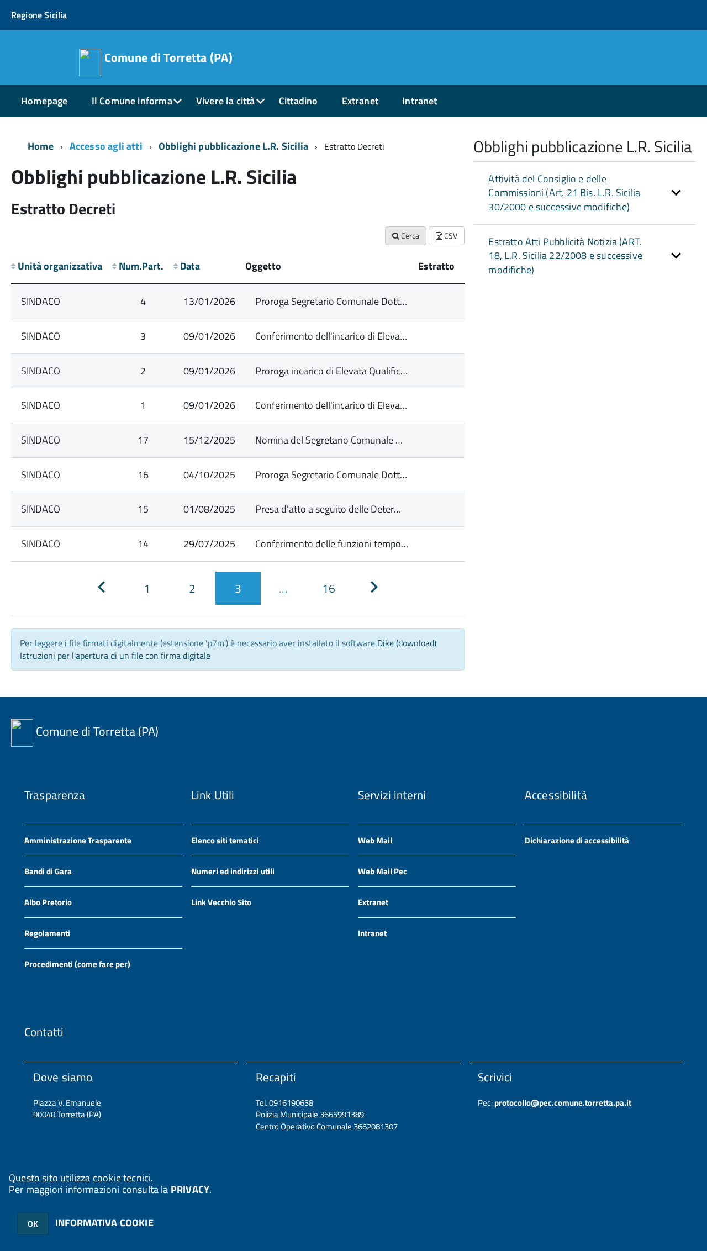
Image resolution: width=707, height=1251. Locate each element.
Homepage (44, 100)
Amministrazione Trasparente (77, 840)
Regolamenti (47, 933)
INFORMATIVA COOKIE (104, 1222)
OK (33, 1223)
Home (41, 146)
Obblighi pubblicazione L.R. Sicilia (233, 146)
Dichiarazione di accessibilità (577, 840)
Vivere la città (225, 100)
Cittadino (298, 100)
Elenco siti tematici (225, 840)
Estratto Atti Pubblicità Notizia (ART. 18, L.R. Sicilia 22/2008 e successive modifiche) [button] (565, 255)
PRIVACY (190, 1189)
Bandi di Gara (48, 871)
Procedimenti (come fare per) (77, 964)
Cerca (409, 235)
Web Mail (375, 840)
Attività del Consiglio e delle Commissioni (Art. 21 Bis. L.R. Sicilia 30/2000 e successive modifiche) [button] (564, 192)
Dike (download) (406, 643)
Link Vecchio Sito (221, 902)
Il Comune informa (132, 100)
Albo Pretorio (48, 902)
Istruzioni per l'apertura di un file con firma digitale (115, 655)
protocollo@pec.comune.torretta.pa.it (562, 1102)
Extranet (360, 100)
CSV (449, 235)
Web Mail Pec (382, 871)
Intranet (419, 100)
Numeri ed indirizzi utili (233, 871)
